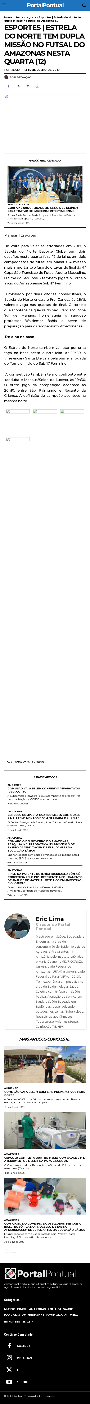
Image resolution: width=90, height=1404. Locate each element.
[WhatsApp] (37, 86)
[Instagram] (9, 1358)
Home (8, 17)
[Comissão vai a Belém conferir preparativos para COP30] (45, 1064)
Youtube (23, 1382)
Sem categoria (25, 17)
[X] (18, 86)
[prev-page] (6, 1249)
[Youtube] (9, 1382)
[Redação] (7, 77)
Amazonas (22, 761)
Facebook (23, 1346)
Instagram (24, 1358)
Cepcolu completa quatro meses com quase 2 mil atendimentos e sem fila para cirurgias (44, 816)
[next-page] (13, 1249)
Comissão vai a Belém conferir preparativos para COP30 (44, 790)
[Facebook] (8, 86)
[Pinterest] (27, 86)
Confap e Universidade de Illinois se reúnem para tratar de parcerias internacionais (43, 209)
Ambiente (14, 785)
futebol (38, 761)
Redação (24, 77)
